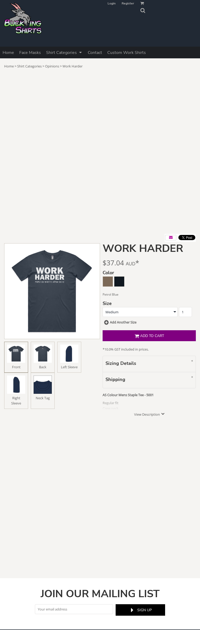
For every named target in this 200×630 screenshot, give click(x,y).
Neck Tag (43, 398)
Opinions (52, 66)
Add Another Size (123, 322)
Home (9, 66)
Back (42, 367)
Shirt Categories (29, 66)
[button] (142, 10)
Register (128, 3)
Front (16, 367)
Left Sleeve (69, 367)
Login (112, 3)
